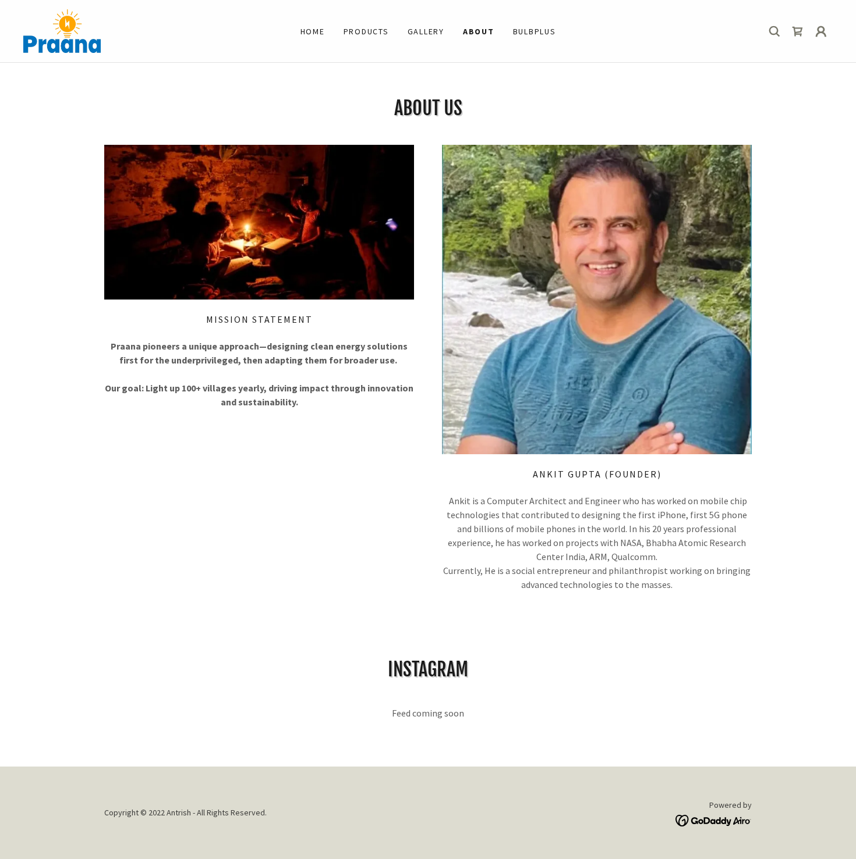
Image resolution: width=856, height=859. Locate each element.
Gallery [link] (426, 31)
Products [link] (366, 31)
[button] (821, 31)
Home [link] (312, 31)
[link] (62, 29)
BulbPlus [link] (534, 31)
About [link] (478, 31)
